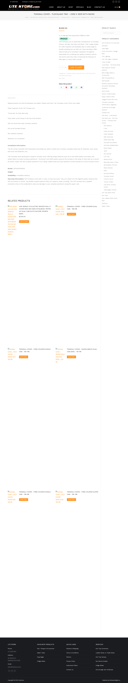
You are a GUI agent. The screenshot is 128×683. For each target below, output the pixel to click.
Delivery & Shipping (72, 648)
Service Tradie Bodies (109, 94)
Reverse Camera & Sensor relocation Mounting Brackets (110, 86)
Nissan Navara (108, 168)
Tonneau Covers (71, 73)
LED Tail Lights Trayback (110, 59)
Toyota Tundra (108, 182)
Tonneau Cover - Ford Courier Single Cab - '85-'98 (35, 350)
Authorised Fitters (72, 665)
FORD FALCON (108, 131)
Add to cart (76, 67)
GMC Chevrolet (108, 137)
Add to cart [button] (24, 221)
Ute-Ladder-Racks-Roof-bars (110, 199)
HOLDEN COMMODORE (111, 145)
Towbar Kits (106, 112)
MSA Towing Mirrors (108, 78)
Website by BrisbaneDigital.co (111, 680)
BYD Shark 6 (108, 125)
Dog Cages (105, 48)
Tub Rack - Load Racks (109, 115)
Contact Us (69, 669)
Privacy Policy (70, 661)
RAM (105, 170)
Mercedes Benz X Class (111, 162)
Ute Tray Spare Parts (108, 192)
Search (118, 33)
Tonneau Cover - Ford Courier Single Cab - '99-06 (35, 493)
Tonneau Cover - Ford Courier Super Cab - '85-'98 (82, 493)
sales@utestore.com (14, 667)
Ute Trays (105, 195)
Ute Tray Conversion (102, 648)
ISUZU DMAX (108, 148)
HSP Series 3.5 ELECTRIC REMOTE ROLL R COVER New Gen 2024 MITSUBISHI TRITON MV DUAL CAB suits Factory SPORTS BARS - (35, 210)
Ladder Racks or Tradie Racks (105, 653)
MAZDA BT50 (108, 159)
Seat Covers (105, 91)
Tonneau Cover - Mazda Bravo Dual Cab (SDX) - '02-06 (82, 350)
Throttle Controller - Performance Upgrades (109, 103)
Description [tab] (12, 98)
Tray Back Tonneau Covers (110, 186)
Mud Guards (105, 81)
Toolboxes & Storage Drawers (108, 109)
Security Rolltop (109, 173)
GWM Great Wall (109, 139)
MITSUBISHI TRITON (110, 165)
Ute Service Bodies (102, 661)
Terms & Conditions (72, 653)
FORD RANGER (108, 134)
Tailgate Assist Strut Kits (110, 99)
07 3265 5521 (14, 1)
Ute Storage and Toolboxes (104, 669)
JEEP (105, 151)
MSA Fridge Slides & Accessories (108, 74)
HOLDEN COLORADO (110, 142)
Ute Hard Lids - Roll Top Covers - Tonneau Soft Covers (110, 120)
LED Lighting (106, 56)
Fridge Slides (41, 661)
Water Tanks (106, 206)
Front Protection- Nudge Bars (110, 52)
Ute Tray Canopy (101, 657)
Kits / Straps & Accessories (45, 648)
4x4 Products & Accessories (110, 43)
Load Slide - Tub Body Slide (111, 65)
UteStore (104, 203)
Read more (71, 214)
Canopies (105, 45)
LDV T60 (106, 156)
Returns (68, 657)
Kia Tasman (107, 154)
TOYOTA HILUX (108, 179)
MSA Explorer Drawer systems (108, 69)
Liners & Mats (106, 62)
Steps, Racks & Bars (108, 96)
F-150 (105, 128)
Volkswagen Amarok (110, 190)
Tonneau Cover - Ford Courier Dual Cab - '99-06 (82, 208)
